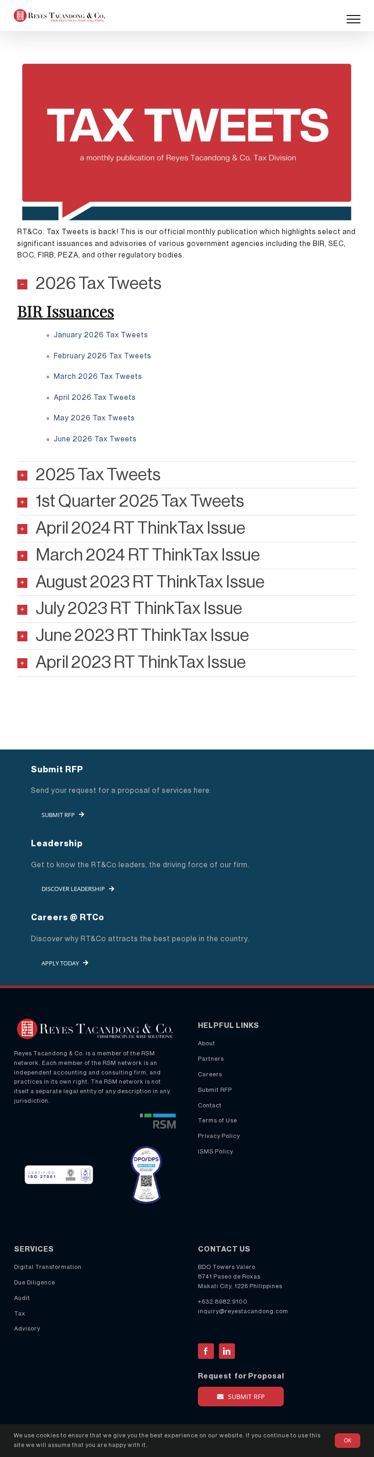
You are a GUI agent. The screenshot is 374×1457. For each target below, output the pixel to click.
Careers (210, 1074)
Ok (347, 1440)
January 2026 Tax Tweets (101, 335)
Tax (20, 1313)
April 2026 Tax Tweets (95, 397)
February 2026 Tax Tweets (102, 356)
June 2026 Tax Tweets (95, 439)
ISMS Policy (215, 1151)
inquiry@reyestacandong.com (243, 1311)
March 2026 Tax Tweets (98, 376)
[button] (187, 284)
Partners (211, 1059)
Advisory (27, 1328)
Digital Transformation (48, 1267)
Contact (210, 1105)
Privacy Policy (219, 1136)
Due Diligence (34, 1282)
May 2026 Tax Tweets (94, 418)
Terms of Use (217, 1120)
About (206, 1043)
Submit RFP (215, 1090)
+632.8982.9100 (223, 1302)
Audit (22, 1298)
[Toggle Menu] (353, 19)
